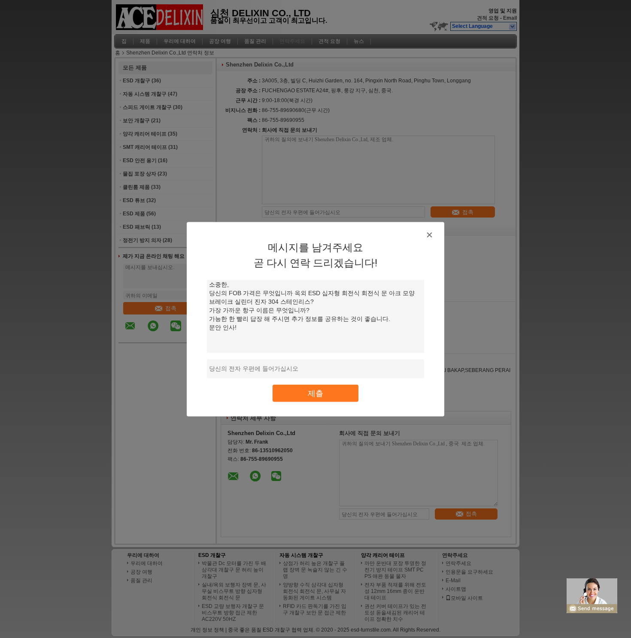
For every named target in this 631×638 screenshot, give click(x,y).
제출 (315, 392)
